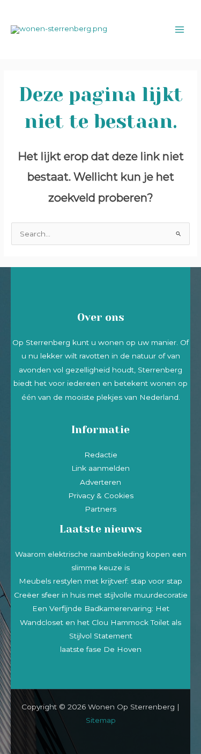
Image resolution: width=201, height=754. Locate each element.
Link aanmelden (100, 468)
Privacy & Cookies (100, 495)
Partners (100, 509)
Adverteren (100, 482)
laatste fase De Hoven (101, 649)
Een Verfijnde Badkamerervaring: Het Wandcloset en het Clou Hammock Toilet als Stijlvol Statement (100, 622)
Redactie (100, 454)
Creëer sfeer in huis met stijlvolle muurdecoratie (101, 595)
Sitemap (101, 720)
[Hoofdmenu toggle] (180, 30)
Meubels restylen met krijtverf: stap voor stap (100, 581)
